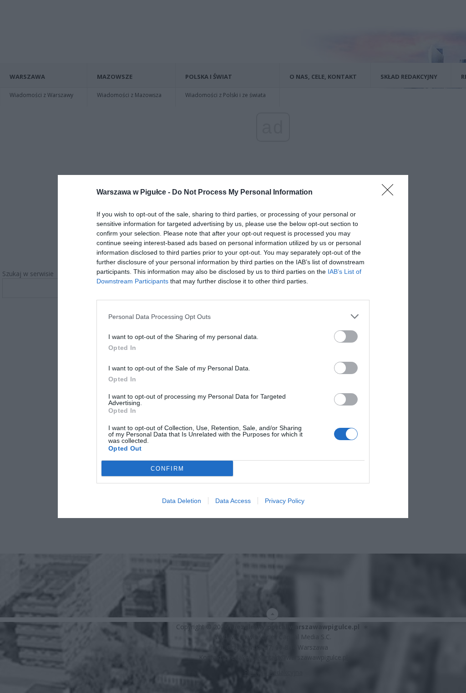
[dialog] (233, 346)
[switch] (346, 336)
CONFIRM (167, 468)
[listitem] (233, 316)
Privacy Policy (284, 500)
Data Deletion (181, 500)
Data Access (233, 500)
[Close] (390, 192)
